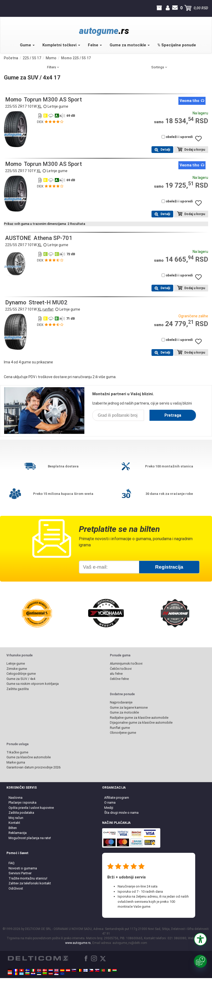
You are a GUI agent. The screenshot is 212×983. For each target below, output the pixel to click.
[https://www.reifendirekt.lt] (45, 973)
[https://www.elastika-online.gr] (21, 973)
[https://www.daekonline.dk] (45, 970)
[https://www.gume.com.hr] (33, 973)
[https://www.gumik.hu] (114, 970)
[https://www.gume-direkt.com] (74, 970)
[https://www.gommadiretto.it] (33, 970)
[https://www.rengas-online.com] (86, 970)
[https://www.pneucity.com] (103, 970)
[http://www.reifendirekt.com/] (62, 973)
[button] (200, 939)
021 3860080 (4, 8)
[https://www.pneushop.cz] (91, 970)
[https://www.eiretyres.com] (109, 970)
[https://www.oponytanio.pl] (10, 973)
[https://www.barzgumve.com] (27, 973)
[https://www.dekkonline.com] (39, 970)
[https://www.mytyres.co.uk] (56, 970)
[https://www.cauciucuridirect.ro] (16, 973)
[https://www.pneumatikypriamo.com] (97, 970)
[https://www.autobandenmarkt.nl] (51, 970)
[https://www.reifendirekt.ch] (21, 970)
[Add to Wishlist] (200, 141)
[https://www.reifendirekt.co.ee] (39, 973)
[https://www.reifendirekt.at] (68, 970)
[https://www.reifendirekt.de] (10, 970)
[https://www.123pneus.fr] (16, 970)
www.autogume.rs (78, 943)
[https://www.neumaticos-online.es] (62, 970)
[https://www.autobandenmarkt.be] (80, 970)
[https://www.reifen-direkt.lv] (51, 973)
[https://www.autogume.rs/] (56, 973)
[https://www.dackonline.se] (27, 970)
